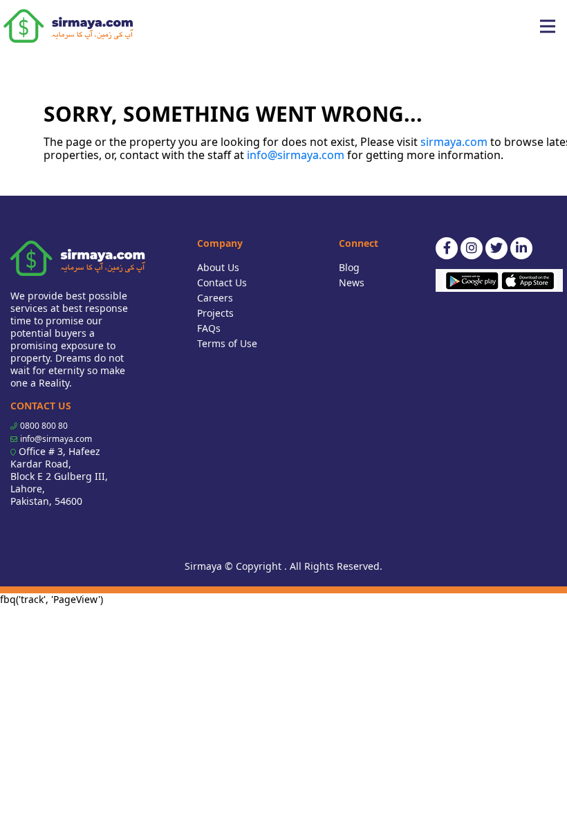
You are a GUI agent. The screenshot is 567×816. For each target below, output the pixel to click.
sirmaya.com (453, 141)
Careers (215, 297)
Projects (215, 312)
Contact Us (222, 282)
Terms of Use (227, 343)
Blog (349, 267)
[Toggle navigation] (547, 26)
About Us (218, 267)
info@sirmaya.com (295, 155)
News (351, 282)
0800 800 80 (44, 426)
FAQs (209, 328)
